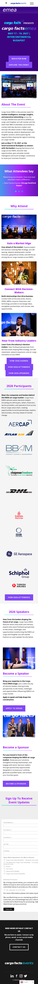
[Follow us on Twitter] (25, 976)
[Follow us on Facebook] (16, 976)
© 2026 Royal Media (19, 980)
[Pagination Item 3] (22, 191)
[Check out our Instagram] (21, 976)
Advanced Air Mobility (12, 871)
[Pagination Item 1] (16, 191)
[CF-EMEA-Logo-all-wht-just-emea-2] (9, 10)
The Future (9, 869)
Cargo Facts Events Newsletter (15, 873)
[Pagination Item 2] (19, 191)
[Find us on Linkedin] (12, 976)
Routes (8, 866)
